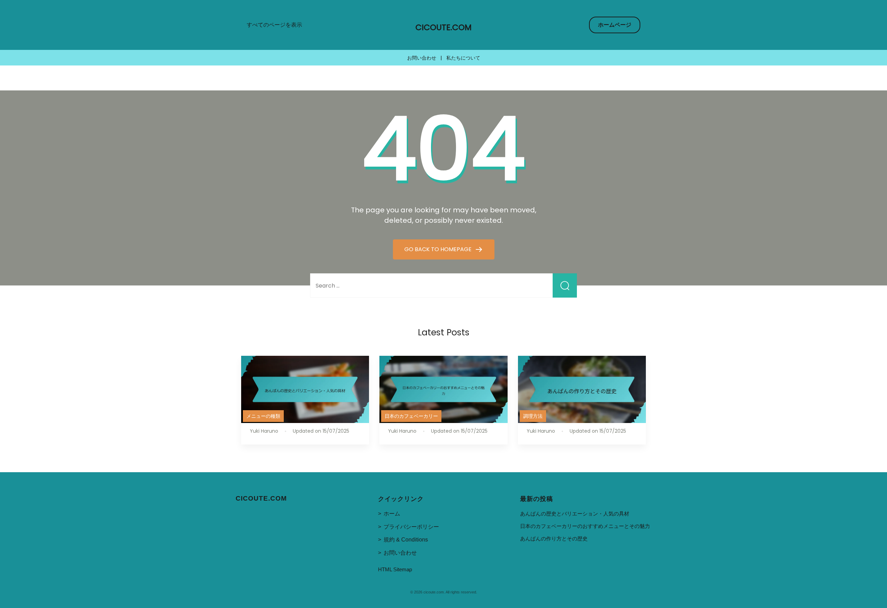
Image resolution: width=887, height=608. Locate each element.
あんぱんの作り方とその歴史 (554, 538)
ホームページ (614, 25)
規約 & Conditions (406, 540)
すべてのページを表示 (274, 25)
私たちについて (463, 57)
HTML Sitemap (395, 569)
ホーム (392, 514)
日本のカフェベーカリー (411, 416)
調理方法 (533, 416)
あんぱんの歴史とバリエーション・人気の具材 (574, 514)
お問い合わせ (421, 57)
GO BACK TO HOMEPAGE (438, 249)
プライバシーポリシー (411, 527)
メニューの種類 (263, 416)
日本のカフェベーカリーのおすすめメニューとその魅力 (585, 526)
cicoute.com (443, 27)
